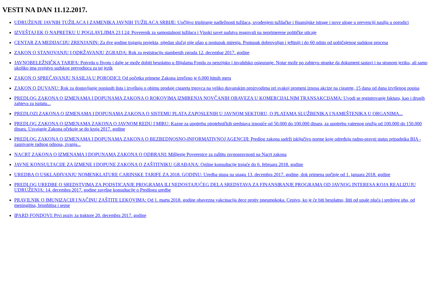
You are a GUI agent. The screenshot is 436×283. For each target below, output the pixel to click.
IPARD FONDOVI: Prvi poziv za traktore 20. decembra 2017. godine (80, 215)
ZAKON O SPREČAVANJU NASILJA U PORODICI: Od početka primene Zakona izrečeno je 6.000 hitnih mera (122, 78)
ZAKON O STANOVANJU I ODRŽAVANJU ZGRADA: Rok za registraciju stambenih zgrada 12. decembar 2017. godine (131, 52)
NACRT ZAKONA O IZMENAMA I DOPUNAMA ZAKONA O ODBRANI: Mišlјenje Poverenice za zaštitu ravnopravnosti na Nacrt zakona (150, 154)
